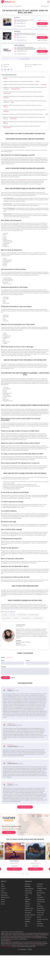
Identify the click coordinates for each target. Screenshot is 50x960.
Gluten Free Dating (6, 618)
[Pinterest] (11, 69)
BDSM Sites (39, 886)
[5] (12, 657)
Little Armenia (13, 118)
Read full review (42, 26)
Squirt (12, 102)
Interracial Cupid (41, 901)
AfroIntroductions (7, 127)
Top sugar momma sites (42, 919)
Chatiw (46, 114)
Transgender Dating (41, 888)
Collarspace (5, 106)
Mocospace (27, 919)
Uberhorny (27, 904)
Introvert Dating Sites (37, 618)
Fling (26, 923)
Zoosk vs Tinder (40, 912)
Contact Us (3, 888)
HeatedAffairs (40, 897)
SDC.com (39, 917)
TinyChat (37, 81)
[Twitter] (8, 69)
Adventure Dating (22, 614)
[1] (6, 657)
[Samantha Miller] (8, 635)
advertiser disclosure (6, 946)
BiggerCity (5, 123)
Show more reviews (25, 807)
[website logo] (7, 22)
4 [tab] (47, 832)
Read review (14, 866)
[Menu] (48, 2)
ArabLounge (43, 84)
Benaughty (27, 921)
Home (2, 884)
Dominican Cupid (7, 93)
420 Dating (4, 614)
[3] (9, 657)
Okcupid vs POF (28, 910)
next (27, 874)
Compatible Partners (15, 88)
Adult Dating (40, 884)
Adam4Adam (6, 111)
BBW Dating (27, 886)
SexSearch (27, 906)
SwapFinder (27, 899)
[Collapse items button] (25, 58)
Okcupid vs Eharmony (30, 915)
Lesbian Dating (28, 893)
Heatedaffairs (40, 923)
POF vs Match (28, 912)
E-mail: (27, 660)
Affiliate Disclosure (5, 897)
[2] (8, 657)
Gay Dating (39, 890)
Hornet (38, 904)
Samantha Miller (20, 625)
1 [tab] (47, 827)
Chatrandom (40, 906)
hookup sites (28, 179)
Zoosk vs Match (40, 908)
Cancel (13, 677)
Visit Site (42, 23)
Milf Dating (15, 618)
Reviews (3, 886)
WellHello (27, 901)
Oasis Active (5, 97)
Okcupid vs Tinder (29, 908)
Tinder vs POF (40, 915)
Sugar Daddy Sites (29, 888)
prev (22, 874)
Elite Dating (12, 614)
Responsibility (4, 895)
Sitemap (3, 899)
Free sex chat (28, 917)
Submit (5, 677)
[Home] (8, 1)
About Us (3, 904)
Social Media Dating (25, 618)
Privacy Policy (4, 893)
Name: (3, 660)
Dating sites (27, 884)
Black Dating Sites (41, 893)
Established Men (41, 899)
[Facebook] (2, 69)
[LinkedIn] (5, 69)
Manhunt (39, 921)
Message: (3, 666)
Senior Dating (28, 890)
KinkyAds (39, 895)
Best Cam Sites (40, 926)
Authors (3, 901)
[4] (10, 657)
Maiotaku (5, 78)
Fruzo (26, 895)
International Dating (33, 614)
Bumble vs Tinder (41, 910)
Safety (2, 890)
